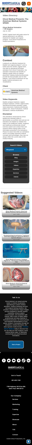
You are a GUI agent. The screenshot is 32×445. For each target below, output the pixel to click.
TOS (13, 429)
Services (15, 399)
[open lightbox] (16, 51)
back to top (29, 441)
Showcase (15, 419)
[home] (10, 3)
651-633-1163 (16, 380)
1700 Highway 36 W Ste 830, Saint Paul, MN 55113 (16, 387)
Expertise (15, 414)
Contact (15, 435)
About (14, 424)
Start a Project (16, 344)
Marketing (16, 404)
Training (15, 409)
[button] (29, 4)
